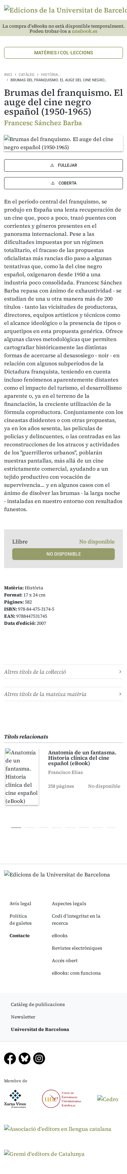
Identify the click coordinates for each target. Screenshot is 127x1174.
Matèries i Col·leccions (63, 52)
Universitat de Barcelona (40, 1029)
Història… (50, 75)
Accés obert (65, 960)
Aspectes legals (69, 903)
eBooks (60, 935)
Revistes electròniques (77, 948)
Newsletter (23, 1016)
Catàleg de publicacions (38, 1004)
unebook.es (85, 31)
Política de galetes (20, 919)
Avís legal (20, 903)
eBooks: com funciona (76, 973)
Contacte (19, 935)
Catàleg (27, 75)
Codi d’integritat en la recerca (76, 919)
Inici (8, 75)
